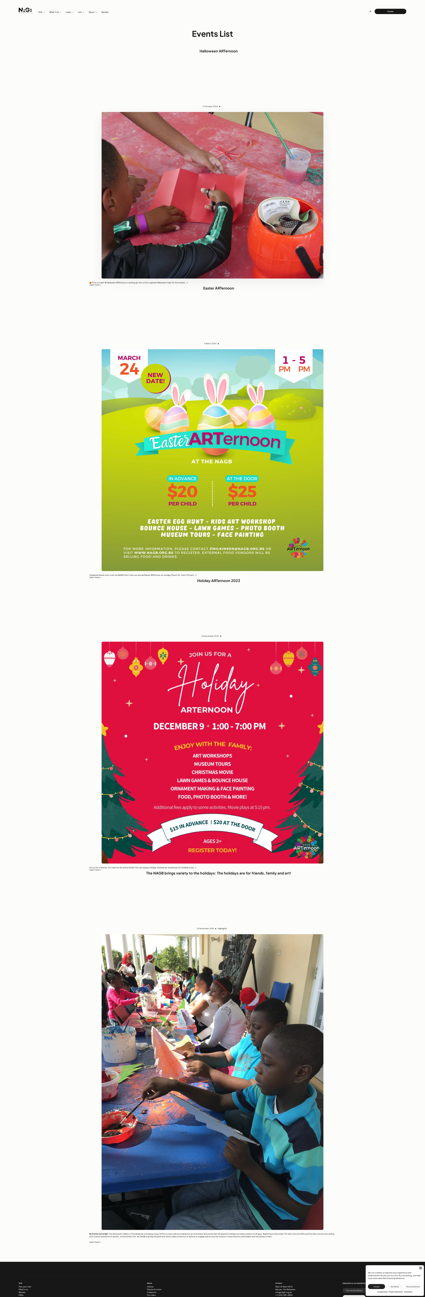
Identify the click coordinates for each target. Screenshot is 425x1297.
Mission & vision (154, 1289)
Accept (376, 1286)
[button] (420, 1268)
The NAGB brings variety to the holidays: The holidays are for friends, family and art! (218, 873)
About (92, 12)
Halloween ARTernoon (219, 51)
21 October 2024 (210, 106)
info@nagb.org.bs (283, 1292)
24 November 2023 (210, 636)
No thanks (395, 1286)
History (150, 1286)
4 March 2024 (210, 343)
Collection (151, 1292)
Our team (151, 1295)
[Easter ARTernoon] (212, 460)
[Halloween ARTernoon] (212, 195)
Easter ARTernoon (218, 288)
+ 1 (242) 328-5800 (284, 1295)
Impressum (408, 1292)
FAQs (21, 1295)
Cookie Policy (382, 1292)
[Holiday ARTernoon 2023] (212, 753)
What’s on (23, 1289)
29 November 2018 (205, 928)
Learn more (94, 285)
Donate (390, 11)
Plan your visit (25, 1286)
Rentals (104, 12)
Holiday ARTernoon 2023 (218, 580)
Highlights (222, 928)
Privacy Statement (396, 1292)
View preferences (413, 1286)
